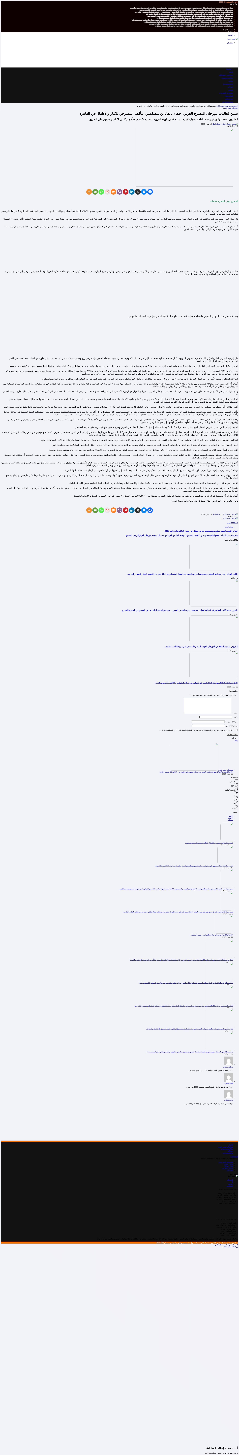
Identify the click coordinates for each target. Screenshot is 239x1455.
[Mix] (113, 192)
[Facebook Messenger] (144, 192)
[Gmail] (107, 192)
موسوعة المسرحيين (226, 92)
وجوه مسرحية (228, 83)
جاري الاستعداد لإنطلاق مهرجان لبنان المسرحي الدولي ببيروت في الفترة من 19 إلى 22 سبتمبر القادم (196, 682)
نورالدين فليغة (228, 1067)
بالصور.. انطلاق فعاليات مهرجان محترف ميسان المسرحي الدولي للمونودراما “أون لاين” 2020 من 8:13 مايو (194, 866)
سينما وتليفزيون (227, 101)
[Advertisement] (163, 55)
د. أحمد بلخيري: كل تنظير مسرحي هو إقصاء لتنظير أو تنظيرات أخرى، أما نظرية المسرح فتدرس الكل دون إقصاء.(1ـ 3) (190, 16)
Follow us (234, 1157)
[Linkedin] (132, 192)
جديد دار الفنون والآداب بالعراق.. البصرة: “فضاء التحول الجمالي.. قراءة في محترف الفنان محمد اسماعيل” (195, 18)
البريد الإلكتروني (231, 721)
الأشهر (230, 816)
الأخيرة (230, 818)
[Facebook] (150, 192)
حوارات (230, 80)
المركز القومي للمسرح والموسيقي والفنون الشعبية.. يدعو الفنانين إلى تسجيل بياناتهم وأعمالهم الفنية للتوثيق (194, 26)
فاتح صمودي (228, 1083)
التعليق (235, 713)
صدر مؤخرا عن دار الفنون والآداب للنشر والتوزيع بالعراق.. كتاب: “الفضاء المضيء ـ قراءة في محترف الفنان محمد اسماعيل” (188, 22)
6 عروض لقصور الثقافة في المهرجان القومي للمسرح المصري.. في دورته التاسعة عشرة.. (201, 646)
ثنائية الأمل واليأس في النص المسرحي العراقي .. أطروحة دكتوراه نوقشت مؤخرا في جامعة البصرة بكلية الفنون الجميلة (189, 14)
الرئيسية (235, 106)
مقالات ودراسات (227, 77)
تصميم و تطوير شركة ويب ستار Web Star (171, 1243)
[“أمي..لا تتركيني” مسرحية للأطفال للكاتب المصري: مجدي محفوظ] (226, 841)
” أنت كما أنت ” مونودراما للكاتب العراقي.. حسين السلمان (212, 935)
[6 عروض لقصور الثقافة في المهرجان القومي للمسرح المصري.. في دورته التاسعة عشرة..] (213, 642)
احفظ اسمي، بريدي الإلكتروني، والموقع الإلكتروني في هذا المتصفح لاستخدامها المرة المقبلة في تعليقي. (197, 730)
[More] (89, 192)
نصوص (230, 89)
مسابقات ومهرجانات (226, 74)
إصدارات (230, 86)
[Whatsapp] (101, 192)
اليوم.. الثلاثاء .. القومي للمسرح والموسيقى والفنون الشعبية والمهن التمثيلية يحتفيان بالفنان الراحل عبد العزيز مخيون (191, 24)
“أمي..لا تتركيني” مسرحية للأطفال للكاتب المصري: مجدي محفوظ (209, 843)
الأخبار (231, 71)
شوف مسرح (229, 95)
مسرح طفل (229, 98)
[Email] (95, 192)
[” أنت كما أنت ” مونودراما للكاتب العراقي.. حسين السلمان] (224, 933)
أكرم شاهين (228, 1100)
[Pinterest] (125, 192)
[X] (138, 192)
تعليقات (230, 820)
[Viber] (119, 192)
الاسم (235, 717)
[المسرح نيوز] (232, 39)
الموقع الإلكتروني (232, 726)
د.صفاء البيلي (216, 124)
